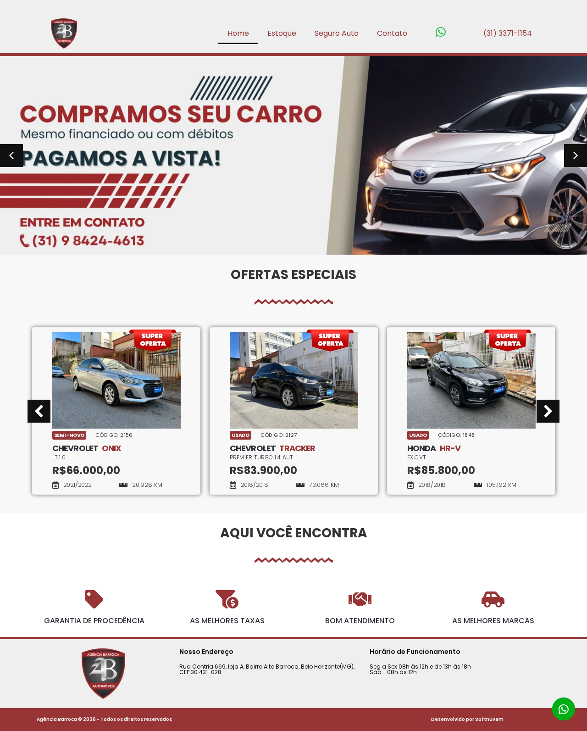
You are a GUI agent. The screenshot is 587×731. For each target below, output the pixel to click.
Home (238, 33)
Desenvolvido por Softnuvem (467, 719)
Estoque (281, 33)
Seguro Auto (337, 33)
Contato (392, 33)
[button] (11, 155)
